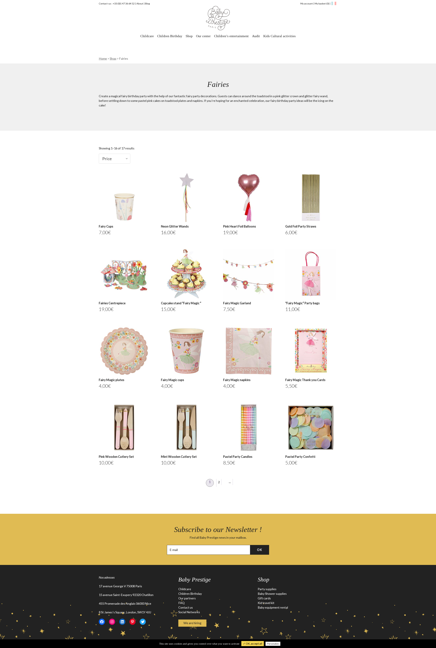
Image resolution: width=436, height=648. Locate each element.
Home (103, 58)
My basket (322, 3)
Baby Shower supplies (272, 593)
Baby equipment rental (273, 607)
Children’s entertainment (231, 36)
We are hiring (192, 623)
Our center (203, 36)
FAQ (181, 603)
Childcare (147, 36)
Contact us (185, 607)
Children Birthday (169, 36)
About (139, 3)
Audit (256, 36)
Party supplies (267, 589)
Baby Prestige (194, 579)
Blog (147, 3)
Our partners (187, 598)
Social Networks (189, 612)
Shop (189, 36)
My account (306, 3)
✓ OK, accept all (252, 643)
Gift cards (264, 598)
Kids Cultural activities (279, 36)
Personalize (273, 643)
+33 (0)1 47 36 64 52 (124, 3)
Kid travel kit (266, 603)
